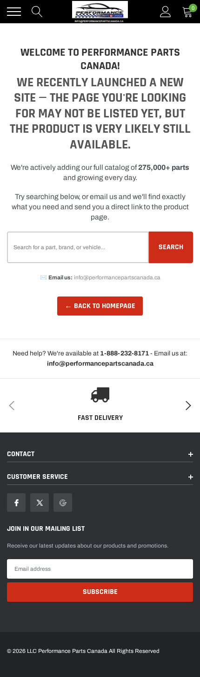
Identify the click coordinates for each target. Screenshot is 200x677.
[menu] (14, 12)
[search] (37, 11)
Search (171, 247)
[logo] (100, 11)
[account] (165, 11)
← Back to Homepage (100, 306)
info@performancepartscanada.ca (117, 277)
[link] (16, 502)
